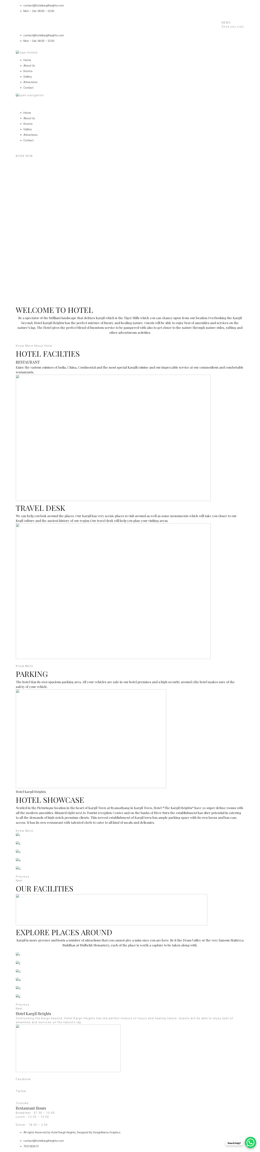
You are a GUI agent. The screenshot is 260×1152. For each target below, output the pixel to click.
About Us (29, 65)
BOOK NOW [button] (24, 155)
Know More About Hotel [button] (34, 345)
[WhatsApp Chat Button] (250, 1142)
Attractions (30, 82)
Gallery (27, 76)
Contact (28, 87)
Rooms (28, 71)
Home (27, 60)
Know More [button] (24, 666)
